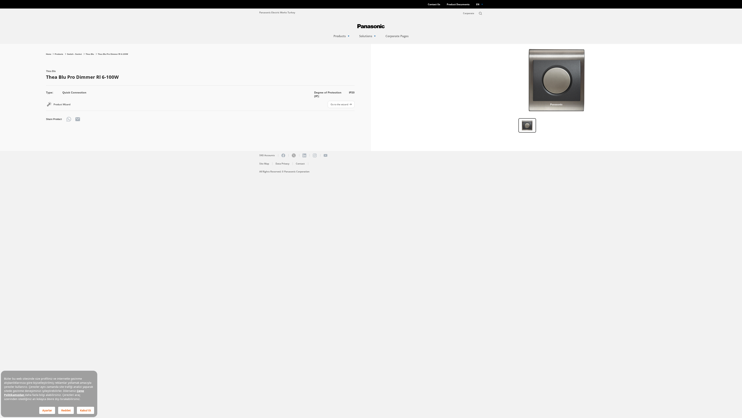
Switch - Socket (74, 54)
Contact (300, 163)
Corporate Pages (396, 36)
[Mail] (78, 119)
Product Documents (458, 4)
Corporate (468, 13)
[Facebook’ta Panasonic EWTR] (283, 155)
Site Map (264, 163)
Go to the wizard (339, 104)
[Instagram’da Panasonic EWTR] (315, 155)
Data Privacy (282, 163)
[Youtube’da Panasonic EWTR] (325, 155)
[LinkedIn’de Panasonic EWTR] (304, 155)
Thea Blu (90, 54)
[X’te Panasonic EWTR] (294, 155)
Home (48, 54)
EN (477, 4)
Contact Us (434, 4)
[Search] (480, 13)
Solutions (365, 36)
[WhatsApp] (69, 119)
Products (340, 36)
